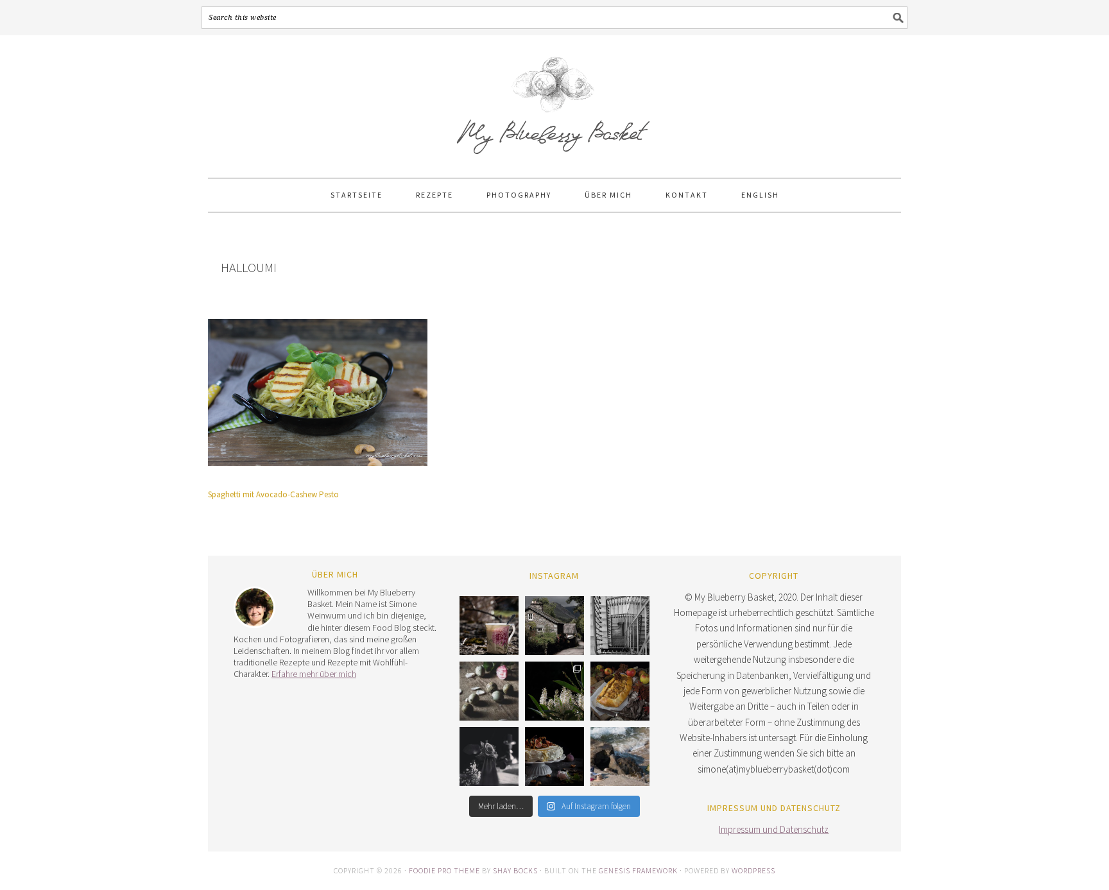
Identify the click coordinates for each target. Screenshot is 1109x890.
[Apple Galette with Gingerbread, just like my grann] (619, 691)
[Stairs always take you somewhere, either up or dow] (619, 625)
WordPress (753, 870)
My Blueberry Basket (554, 100)
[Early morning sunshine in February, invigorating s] (489, 625)
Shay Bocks (515, 870)
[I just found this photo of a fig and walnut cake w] (554, 756)
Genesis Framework (638, 870)
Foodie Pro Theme (444, 870)
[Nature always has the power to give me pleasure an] (554, 691)
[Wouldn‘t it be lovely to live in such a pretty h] (554, 625)
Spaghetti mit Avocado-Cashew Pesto (273, 494)
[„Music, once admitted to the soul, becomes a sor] (489, 756)
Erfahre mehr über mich (313, 674)
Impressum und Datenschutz (774, 829)
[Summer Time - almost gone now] (619, 756)
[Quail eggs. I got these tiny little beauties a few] (489, 691)
